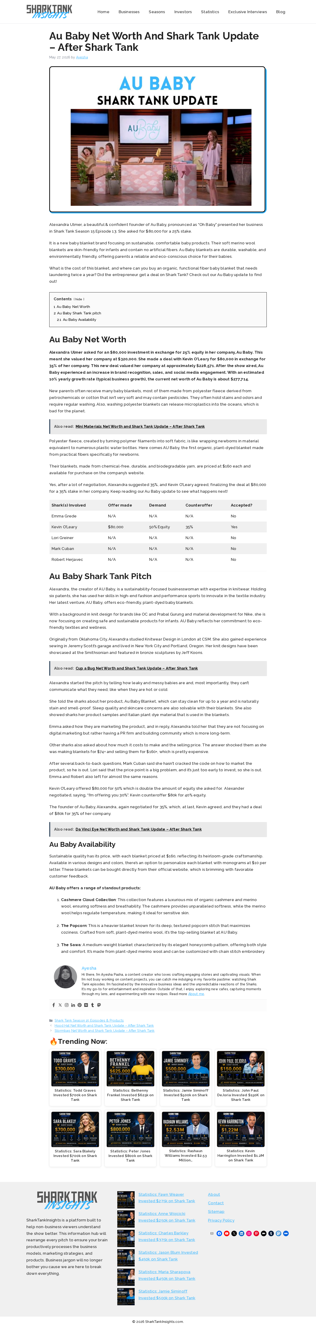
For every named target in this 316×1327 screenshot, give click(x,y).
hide (78, 299)
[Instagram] (67, 1005)
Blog (280, 11)
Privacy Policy (221, 1220)
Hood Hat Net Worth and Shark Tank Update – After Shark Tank (104, 1025)
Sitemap (216, 1211)
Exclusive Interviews (247, 11)
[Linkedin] (73, 1005)
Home (103, 11)
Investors (183, 11)
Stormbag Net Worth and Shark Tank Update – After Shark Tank (105, 1030)
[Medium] (86, 1005)
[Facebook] (54, 1005)
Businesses (129, 11)
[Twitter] (60, 1005)
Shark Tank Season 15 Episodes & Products (89, 1020)
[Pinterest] (79, 1005)
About (214, 1194)
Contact (216, 1203)
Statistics (210, 11)
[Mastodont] (99, 1005)
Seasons (157, 11)
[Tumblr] (92, 1005)
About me (196, 994)
